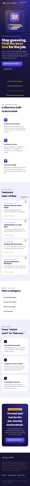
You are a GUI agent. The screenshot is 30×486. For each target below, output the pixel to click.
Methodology (12, 475)
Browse (4, 475)
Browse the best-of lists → (12, 63)
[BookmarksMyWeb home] (10, 3)
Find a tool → (23, 3)
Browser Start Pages (10, 302)
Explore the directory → (15, 440)
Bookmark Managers (10, 297)
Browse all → (24, 197)
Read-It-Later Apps (10, 307)
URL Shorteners (8, 311)
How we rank (8, 69)
